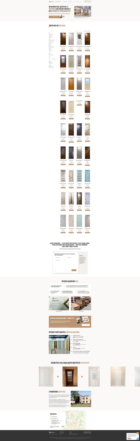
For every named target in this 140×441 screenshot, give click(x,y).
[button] (87, 2)
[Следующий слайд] (82, 376)
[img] (62, 16)
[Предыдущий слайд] (58, 376)
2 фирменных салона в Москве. (82, 17)
